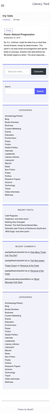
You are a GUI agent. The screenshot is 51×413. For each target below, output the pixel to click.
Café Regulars (11, 215)
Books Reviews (12, 122)
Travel (7, 188)
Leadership (10, 153)
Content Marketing (13, 128)
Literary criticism (12, 157)
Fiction (8, 144)
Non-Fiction (10, 169)
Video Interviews (12, 191)
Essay (7, 141)
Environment (10, 138)
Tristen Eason (11, 265)
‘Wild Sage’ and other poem (17, 231)
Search (8, 86)
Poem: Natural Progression (19, 34)
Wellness (9, 194)
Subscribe (38, 71)
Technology (10, 185)
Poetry (8, 30)
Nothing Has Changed (15, 222)
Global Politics (11, 147)
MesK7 (30, 409)
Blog (7, 119)
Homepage (6, 20)
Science (8, 182)
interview (9, 150)
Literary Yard (40, 3)
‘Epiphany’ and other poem (17, 218)
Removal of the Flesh (29, 265)
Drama (8, 131)
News (7, 166)
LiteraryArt (9, 160)
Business (9, 125)
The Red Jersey (37, 260)
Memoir (8, 163)
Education (9, 134)
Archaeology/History (14, 115)
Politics (8, 176)
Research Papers (12, 179)
